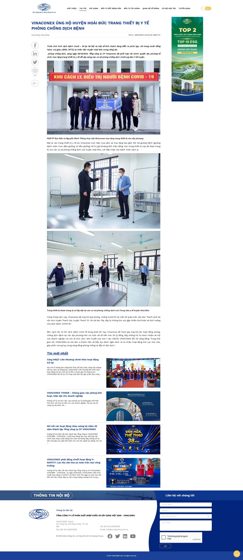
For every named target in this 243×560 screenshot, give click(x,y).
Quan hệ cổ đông (151, 8)
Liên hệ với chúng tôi (180, 495)
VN (207, 8)
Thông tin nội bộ (52, 495)
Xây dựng (93, 8)
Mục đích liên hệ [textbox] (169, 516)
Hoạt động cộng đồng (40, 35)
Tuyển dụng (184, 8)
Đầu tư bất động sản (111, 8)
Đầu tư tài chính (132, 8)
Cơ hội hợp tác (169, 8)
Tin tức (82, 8)
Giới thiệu (72, 8)
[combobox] (186, 516)
